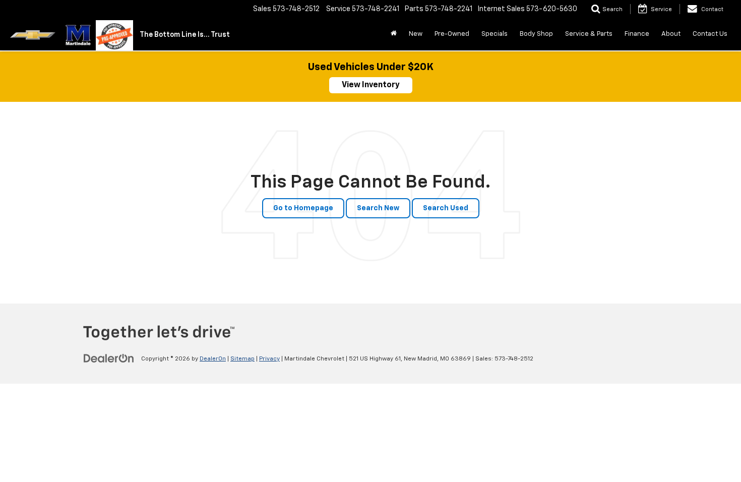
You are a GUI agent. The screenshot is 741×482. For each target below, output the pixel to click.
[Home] (394, 34)
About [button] (671, 34)
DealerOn (213, 359)
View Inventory (371, 85)
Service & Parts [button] (588, 34)
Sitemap (242, 359)
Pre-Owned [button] (452, 34)
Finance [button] (637, 34)
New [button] (415, 34)
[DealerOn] (109, 358)
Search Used (445, 208)
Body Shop (536, 34)
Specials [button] (494, 34)
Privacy (269, 359)
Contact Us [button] (710, 34)
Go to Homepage (303, 208)
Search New (378, 208)
